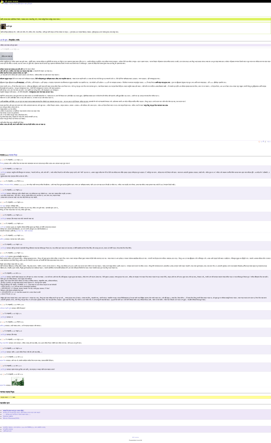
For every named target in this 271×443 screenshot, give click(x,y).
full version (135, 437)
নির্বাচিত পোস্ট (8, 4)
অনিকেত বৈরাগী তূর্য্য (6, 308)
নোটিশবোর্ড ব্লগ (7, 431)
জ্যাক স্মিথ (3, 360)
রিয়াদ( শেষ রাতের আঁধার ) (7, 185)
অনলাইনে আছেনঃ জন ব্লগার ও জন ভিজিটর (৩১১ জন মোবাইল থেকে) (24, 427)
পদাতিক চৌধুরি (4, 256)
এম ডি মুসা (3, 40)
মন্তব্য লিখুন (13, 155)
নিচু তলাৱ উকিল (4, 343)
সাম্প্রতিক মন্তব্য (8, 429)
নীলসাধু (2, 163)
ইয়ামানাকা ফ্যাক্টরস (8, 416)
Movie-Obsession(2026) (11, 418)
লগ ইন (10, 397)
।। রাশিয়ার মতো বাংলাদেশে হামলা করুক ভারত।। (16, 414)
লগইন (14, 4)
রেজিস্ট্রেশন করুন (22, 4)
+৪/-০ (269, 141)
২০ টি (262, 141)
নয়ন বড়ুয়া (2, 206)
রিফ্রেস (30, 4)
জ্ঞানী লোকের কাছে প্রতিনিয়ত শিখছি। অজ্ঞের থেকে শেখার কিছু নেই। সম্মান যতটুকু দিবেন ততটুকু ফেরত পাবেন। (31, 19)
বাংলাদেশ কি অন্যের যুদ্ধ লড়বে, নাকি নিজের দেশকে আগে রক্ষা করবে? (21, 412)
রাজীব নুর (2, 239)
